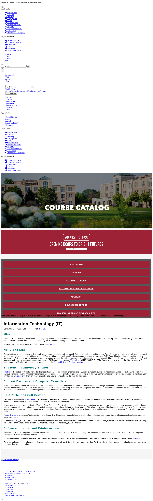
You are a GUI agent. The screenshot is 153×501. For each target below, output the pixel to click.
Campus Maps (10, 477)
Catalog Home (76, 264)
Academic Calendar (14, 42)
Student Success (11, 105)
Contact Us (9, 475)
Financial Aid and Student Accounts (76, 313)
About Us (76, 272)
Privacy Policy (10, 485)
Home (4, 316)
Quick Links (12, 93)
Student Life (9, 103)
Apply (7, 58)
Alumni (25, 91)
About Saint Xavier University (91, 316)
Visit (7, 56)
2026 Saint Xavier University (16, 483)
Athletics (8, 107)
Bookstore (11, 48)
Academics (9, 99)
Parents (19, 91)
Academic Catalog (14, 40)
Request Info (9, 54)
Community (12, 44)
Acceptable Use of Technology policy (68, 362)
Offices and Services (14, 29)
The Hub (41, 329)
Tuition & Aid (10, 101)
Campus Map (12, 13)
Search (3, 66)
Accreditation (10, 489)
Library (10, 46)
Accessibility (9, 491)
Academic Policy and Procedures (76, 289)
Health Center (13, 23)
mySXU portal (29, 399)
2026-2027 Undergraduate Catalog (64, 316)
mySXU (10, 27)
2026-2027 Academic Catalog (37, 316)
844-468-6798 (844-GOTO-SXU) (17, 473)
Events (9, 21)
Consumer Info (10, 493)
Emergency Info (11, 479)
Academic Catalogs (16, 316)
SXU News (11, 31)
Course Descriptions (76, 305)
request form (20, 376)
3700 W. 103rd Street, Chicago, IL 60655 (20, 471)
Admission (9, 97)
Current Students (11, 91)
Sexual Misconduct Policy (14, 495)
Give (7, 60)
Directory (10, 17)
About (7, 109)
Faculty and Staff (34, 91)
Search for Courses (14, 50)
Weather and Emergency (16, 33)
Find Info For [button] (10, 89)
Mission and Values (14, 25)
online (52, 344)
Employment (12, 19)
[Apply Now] (76, 240)
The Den (10, 15)
